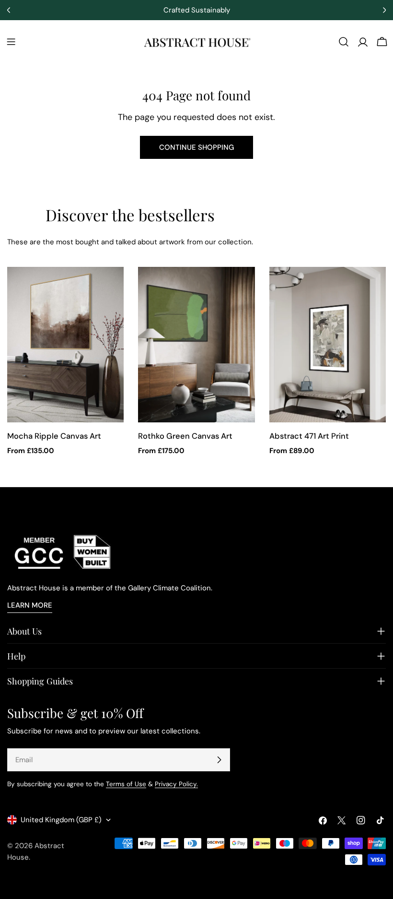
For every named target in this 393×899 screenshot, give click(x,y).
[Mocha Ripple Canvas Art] (65, 344)
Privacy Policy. (176, 784)
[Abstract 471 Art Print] (327, 344)
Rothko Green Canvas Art (185, 436)
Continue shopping (196, 147)
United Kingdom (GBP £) (61, 820)
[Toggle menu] (11, 41)
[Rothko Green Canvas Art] (196, 344)
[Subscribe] (219, 760)
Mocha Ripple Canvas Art (54, 436)
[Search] (343, 41)
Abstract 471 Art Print (309, 436)
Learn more (29, 605)
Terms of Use (126, 784)
